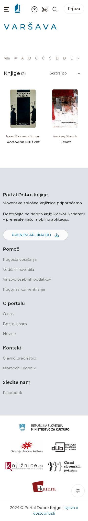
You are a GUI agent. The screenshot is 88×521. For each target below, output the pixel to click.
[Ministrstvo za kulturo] (44, 428)
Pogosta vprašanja (20, 259)
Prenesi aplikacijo (32, 235)
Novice (9, 333)
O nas (8, 313)
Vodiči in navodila (18, 269)
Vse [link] (7, 58)
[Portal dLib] (64, 447)
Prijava (74, 8)
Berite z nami (15, 323)
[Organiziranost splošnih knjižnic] (27, 447)
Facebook (12, 392)
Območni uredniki (19, 368)
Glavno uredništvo (19, 358)
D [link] (57, 58)
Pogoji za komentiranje (24, 289)
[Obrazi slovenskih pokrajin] (64, 467)
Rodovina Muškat (23, 142)
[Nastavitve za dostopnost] (34, 9)
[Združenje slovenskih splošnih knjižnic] (24, 467)
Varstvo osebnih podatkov (27, 279)
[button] (6, 9)
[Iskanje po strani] (55, 9)
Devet (65, 142)
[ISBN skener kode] (45, 9)
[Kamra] (44, 486)
